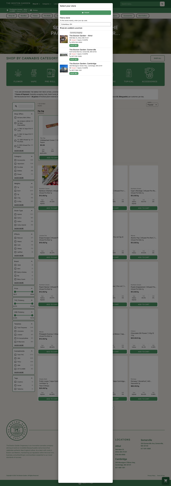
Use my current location (72, 28)
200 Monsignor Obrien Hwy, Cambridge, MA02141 (85, 66)
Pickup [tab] (86, 13)
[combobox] (83, 24)
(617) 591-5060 (76, 56)
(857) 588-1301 (76, 70)
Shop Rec (73, 45)
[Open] (109, 24)
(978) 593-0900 (76, 42)
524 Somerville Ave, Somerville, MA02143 (83, 52)
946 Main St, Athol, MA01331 (79, 38)
